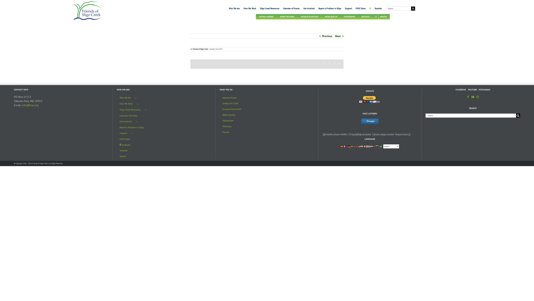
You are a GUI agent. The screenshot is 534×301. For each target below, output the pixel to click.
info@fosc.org (30, 105)
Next (338, 36)
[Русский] (377, 146)
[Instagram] (477, 97)
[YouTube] (473, 97)
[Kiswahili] (379, 146)
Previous (327, 36)
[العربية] (354, 146)
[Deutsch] (349, 146)
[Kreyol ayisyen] (347, 146)
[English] (359, 146)
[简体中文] (357, 146)
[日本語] (367, 146)
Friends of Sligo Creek (200, 49)
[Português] (374, 146)
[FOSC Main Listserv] (369, 121)
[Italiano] (364, 146)
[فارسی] (372, 146)
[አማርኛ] (352, 146)
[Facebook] (468, 97)
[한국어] (369, 146)
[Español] (342, 146)
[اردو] (382, 146)
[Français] (344, 146)
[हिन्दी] (362, 146)
